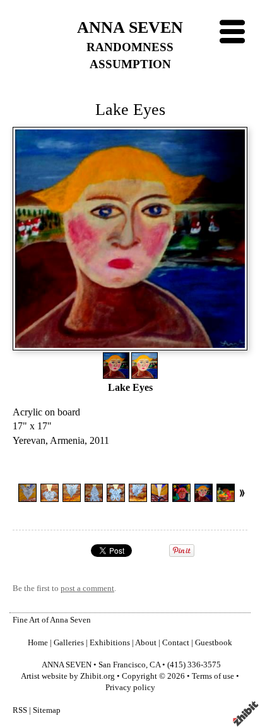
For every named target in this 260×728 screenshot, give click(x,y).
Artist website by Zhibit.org (68, 676)
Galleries (69, 642)
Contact (175, 642)
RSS (20, 710)
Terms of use (213, 676)
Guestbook (213, 642)
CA (155, 664)
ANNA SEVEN (130, 27)
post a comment (87, 588)
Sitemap (47, 710)
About (146, 642)
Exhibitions (110, 642)
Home (38, 642)
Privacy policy (130, 687)
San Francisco (122, 664)
